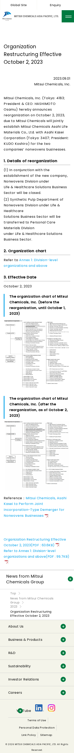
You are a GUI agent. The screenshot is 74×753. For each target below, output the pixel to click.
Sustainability (19, 666)
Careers (15, 692)
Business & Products (25, 639)
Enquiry (55, 5)
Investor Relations (23, 679)
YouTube (23, 710)
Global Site (18, 5)
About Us (16, 626)
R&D (11, 653)
